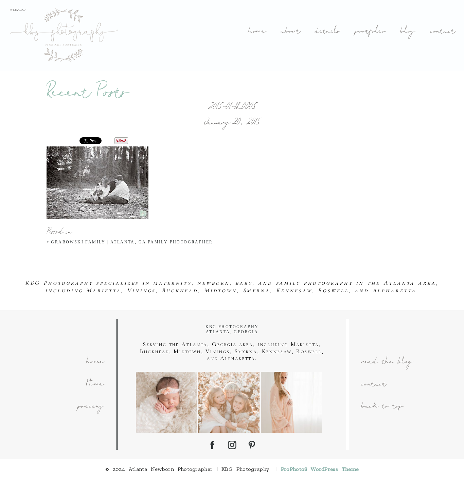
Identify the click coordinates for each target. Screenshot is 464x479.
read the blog (386, 362)
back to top (382, 407)
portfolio (370, 32)
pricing (90, 407)
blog (407, 32)
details (327, 32)
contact (442, 32)
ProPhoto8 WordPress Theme (320, 469)
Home (94, 385)
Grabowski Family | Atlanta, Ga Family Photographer (132, 242)
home (256, 32)
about (290, 32)
